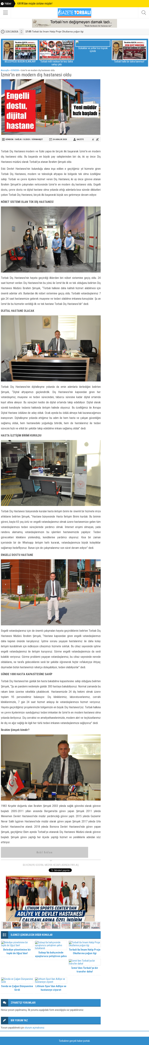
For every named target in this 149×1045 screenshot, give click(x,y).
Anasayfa (5, 70)
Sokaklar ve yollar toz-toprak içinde (91, 49)
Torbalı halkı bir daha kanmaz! (127, 61)
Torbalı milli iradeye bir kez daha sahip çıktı (55, 63)
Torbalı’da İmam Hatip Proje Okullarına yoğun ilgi (54, 31)
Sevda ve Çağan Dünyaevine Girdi (17, 988)
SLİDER (26, 139)
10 (95, 925)
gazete (80, 139)
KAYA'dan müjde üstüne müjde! (34, 3)
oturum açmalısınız (34, 1027)
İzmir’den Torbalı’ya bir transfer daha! (84, 969)
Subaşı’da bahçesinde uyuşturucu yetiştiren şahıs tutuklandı (51, 956)
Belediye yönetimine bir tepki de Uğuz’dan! (17, 951)
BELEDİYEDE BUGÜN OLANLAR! (18, 61)
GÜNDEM (15, 70)
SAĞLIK (18, 139)
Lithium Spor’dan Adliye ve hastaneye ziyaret (50, 988)
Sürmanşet (37, 139)
